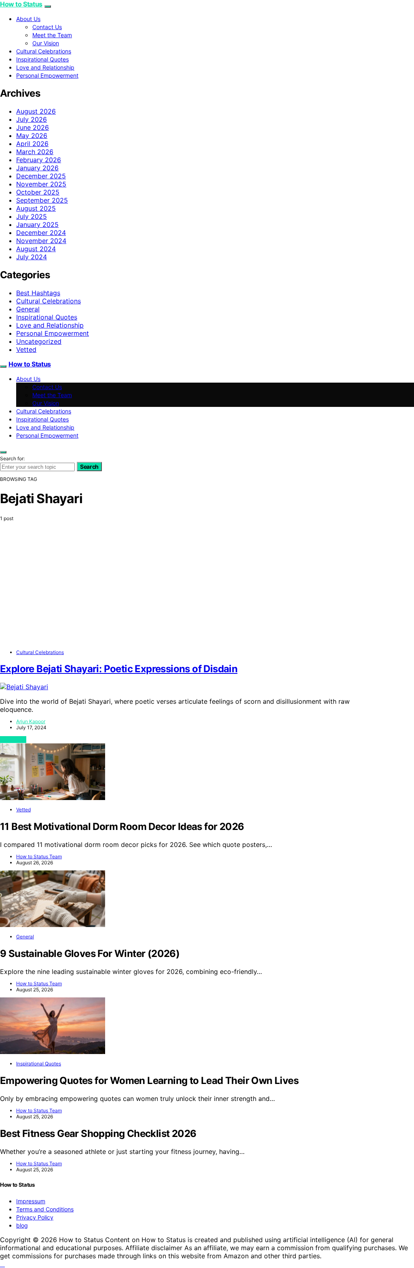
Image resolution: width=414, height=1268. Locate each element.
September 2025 (42, 200)
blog (22, 1225)
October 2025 (37, 192)
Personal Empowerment (47, 75)
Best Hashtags (38, 293)
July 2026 (31, 119)
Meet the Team (52, 35)
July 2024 (31, 257)
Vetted (26, 349)
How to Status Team (39, 856)
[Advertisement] (207, 587)
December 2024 (41, 233)
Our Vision (45, 43)
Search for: (12, 458)
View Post (13, 739)
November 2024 (41, 241)
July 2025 (31, 216)
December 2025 (41, 176)
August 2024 (36, 249)
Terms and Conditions (45, 1209)
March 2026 (34, 152)
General (28, 309)
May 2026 (31, 135)
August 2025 (36, 208)
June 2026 (32, 127)
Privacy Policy (34, 1217)
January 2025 (37, 224)
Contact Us (47, 26)
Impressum (30, 1201)
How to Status (21, 4)
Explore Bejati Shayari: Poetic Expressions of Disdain (118, 669)
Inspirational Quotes (42, 59)
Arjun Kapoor (30, 721)
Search (89, 466)
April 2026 (32, 144)
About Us (28, 18)
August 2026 (36, 111)
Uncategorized (38, 341)
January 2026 (37, 168)
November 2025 (41, 184)
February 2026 (38, 160)
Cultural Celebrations (43, 51)
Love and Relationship (45, 67)
